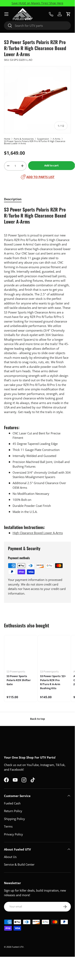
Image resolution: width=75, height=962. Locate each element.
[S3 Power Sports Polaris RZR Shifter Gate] (21, 652)
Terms (8, 826)
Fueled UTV (18, 946)
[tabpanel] (37, 371)
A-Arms (56, 139)
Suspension (43, 139)
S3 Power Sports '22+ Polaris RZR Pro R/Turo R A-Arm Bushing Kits (53, 682)
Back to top (37, 719)
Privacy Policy (13, 834)
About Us (10, 857)
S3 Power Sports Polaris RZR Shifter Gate (19, 680)
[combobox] (37, 25)
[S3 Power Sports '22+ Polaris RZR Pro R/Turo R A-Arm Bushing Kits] (54, 652)
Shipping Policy (14, 819)
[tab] (13, 199)
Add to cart (51, 165)
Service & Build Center (19, 864)
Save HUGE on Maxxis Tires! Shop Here (37, 3)
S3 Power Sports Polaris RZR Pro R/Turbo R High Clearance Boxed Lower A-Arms (34, 142)
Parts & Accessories (24, 139)
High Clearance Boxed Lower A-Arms (38, 533)
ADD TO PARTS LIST (40, 177)
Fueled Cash (12, 803)
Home (7, 139)
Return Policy (13, 811)
